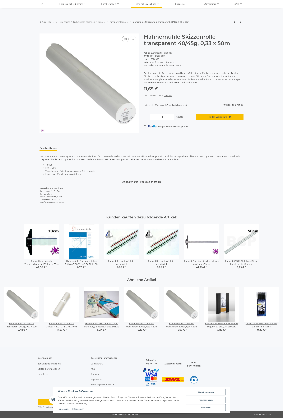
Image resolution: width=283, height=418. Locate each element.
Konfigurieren (206, 400)
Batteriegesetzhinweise (102, 384)
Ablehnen (206, 407)
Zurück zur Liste (49, 22)
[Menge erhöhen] (188, 117)
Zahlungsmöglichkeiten (49, 363)
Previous (9, 311)
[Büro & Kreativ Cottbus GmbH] (42, 4)
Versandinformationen (49, 368)
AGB (93, 368)
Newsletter (43, 374)
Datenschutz (78, 409)
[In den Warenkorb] (42, 31)
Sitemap (95, 374)
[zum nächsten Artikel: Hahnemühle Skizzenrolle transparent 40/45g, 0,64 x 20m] (240, 22)
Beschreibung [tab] (48, 148)
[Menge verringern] (147, 117)
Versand (168, 95)
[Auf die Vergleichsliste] (125, 39)
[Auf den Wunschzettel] (133, 39)
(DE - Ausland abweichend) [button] (176, 105)
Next (274, 311)
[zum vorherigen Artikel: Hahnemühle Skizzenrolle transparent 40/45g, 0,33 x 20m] (234, 22)
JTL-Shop (267, 414)
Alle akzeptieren (206, 392)
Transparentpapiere (165, 62)
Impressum (63, 409)
